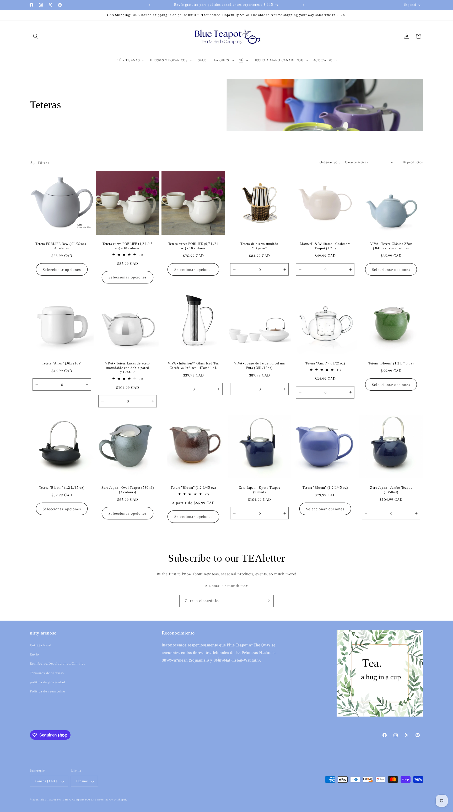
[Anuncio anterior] (149, 5)
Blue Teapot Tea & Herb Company (62, 800)
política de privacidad (47, 682)
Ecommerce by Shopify (112, 800)
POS (87, 800)
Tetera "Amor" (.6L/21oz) (61, 363)
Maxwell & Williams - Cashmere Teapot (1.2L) (325, 246)
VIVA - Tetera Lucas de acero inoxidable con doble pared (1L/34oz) (127, 368)
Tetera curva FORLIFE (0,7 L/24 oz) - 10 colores (193, 246)
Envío (34, 655)
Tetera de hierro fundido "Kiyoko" (259, 246)
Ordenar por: (330, 162)
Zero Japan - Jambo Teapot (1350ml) (391, 490)
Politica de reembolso (47, 691)
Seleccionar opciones (62, 269)
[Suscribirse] (267, 601)
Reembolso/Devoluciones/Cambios (57, 664)
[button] (35, 36)
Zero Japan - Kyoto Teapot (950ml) (259, 490)
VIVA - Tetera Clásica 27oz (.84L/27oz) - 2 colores (391, 246)
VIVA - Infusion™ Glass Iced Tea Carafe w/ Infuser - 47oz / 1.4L (193, 366)
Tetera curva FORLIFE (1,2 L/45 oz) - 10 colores (128, 246)
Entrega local (40, 645)
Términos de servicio (47, 673)
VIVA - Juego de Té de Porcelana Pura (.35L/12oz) (259, 366)
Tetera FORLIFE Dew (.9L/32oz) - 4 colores (61, 246)
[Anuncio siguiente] (303, 5)
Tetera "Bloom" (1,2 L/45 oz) (391, 363)
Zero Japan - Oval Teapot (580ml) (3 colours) (127, 490)
